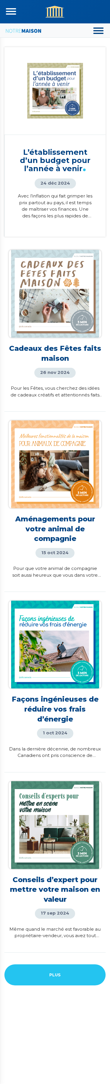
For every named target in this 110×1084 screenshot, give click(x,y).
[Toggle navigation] (11, 11)
